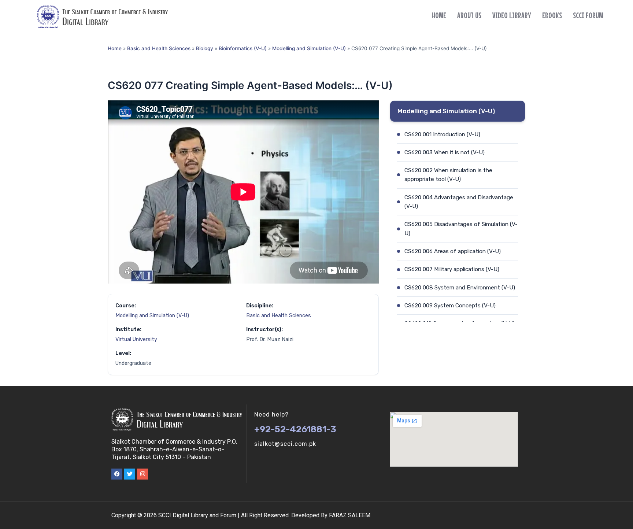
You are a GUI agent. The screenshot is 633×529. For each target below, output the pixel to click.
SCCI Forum (588, 15)
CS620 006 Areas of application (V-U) (452, 251)
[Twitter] (129, 474)
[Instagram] (142, 474)
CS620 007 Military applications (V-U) (451, 269)
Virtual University (136, 339)
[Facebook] (116, 474)
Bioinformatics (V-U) (243, 48)
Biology (204, 48)
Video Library (511, 15)
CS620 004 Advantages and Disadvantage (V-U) (458, 202)
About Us (469, 15)
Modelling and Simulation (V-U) (309, 48)
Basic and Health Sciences (158, 48)
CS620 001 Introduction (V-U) (442, 134)
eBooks (552, 15)
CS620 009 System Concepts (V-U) (450, 305)
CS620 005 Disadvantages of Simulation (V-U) (461, 228)
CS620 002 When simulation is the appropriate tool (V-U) (448, 174)
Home (439, 15)
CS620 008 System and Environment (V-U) (459, 287)
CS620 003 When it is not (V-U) (444, 152)
